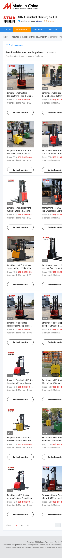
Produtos (23, 29)
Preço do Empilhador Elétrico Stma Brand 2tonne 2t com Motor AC (20, 383)
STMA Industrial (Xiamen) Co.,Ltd (37, 17)
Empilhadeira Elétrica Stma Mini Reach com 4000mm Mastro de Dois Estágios (19, 153)
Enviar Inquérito (20, 112)
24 (15, 525)
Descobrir (52, 29)
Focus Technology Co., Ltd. (50, 542)
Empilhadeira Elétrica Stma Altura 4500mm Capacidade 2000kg (19, 498)
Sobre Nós (38, 29)
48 (28, 525)
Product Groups (15, 45)
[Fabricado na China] (21, 5)
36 (22, 525)
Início (8, 29)
